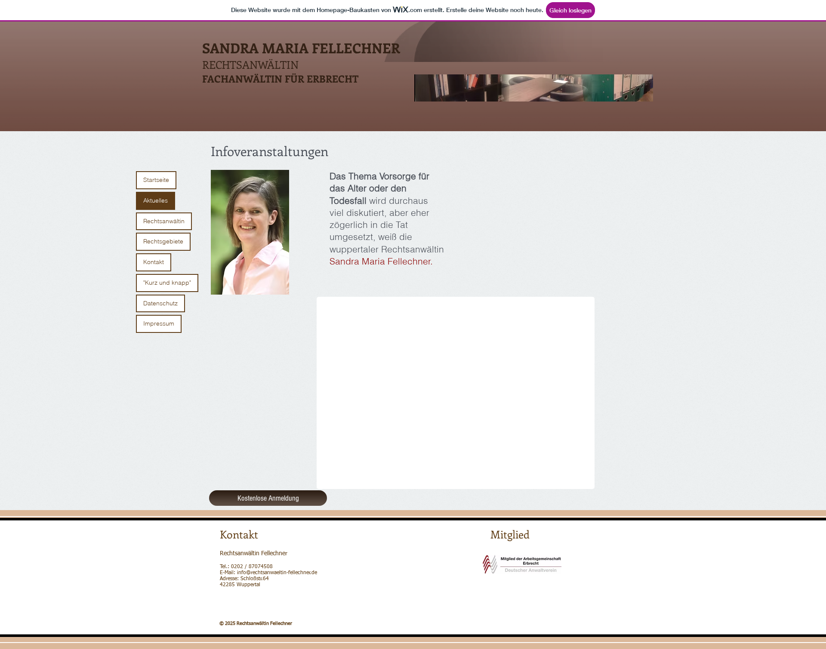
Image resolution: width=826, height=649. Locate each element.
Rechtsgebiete (163, 241)
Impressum (158, 323)
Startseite (156, 180)
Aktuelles (155, 200)
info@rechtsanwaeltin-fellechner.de (277, 572)
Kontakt (153, 262)
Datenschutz (160, 303)
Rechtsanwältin (164, 221)
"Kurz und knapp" (167, 282)
